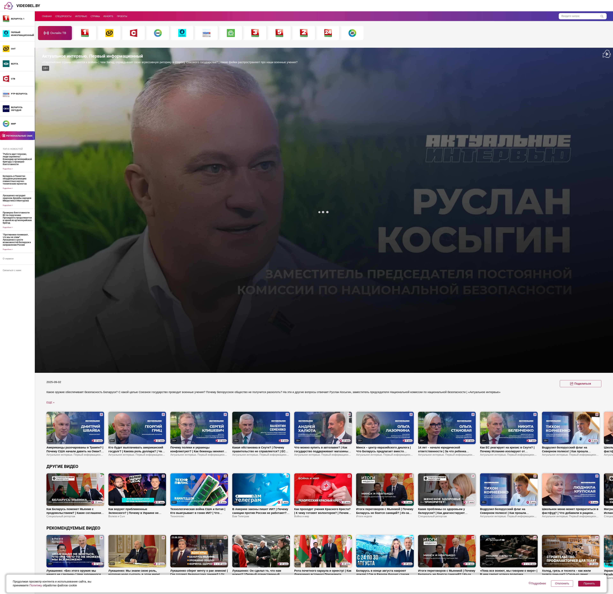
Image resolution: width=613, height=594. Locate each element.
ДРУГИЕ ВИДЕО (62, 466)
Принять (589, 583)
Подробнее (8, 169)
